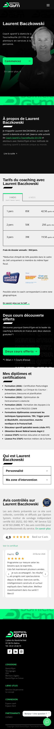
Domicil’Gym (10, 668)
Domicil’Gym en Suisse (14, 678)
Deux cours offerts (19, 351)
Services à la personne (14, 689)
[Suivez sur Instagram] (21, 651)
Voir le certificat (10, 545)
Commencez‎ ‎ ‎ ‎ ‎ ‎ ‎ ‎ (16, 61)
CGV (7, 673)
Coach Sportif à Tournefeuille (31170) (23, 137)
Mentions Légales (12, 675)
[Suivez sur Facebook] (9, 651)
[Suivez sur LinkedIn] (15, 651)
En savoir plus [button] (43, 528)
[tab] (13, 197)
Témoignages (10, 671)
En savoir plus (11, 71)
